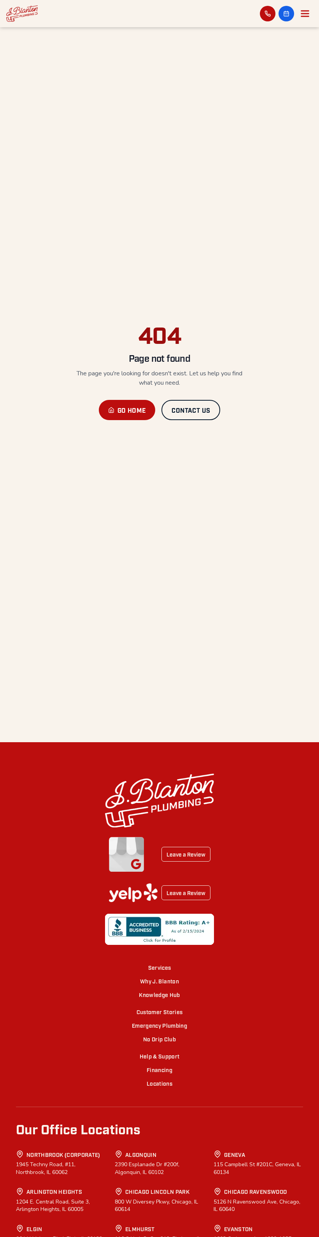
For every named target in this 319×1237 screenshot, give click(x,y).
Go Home (131, 410)
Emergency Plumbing (159, 1025)
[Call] (267, 13)
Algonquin (140, 1154)
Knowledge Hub (159, 994)
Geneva (234, 1154)
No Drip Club (159, 1039)
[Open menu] (305, 13)
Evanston (238, 1228)
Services (159, 967)
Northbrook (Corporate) (63, 1154)
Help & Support (160, 1056)
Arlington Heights (54, 1191)
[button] (286, 13)
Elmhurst (140, 1228)
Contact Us (191, 410)
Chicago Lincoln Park (157, 1191)
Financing (159, 1069)
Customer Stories (160, 1011)
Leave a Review (186, 854)
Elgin (34, 1228)
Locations (159, 1083)
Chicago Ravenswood (255, 1191)
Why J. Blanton (159, 981)
